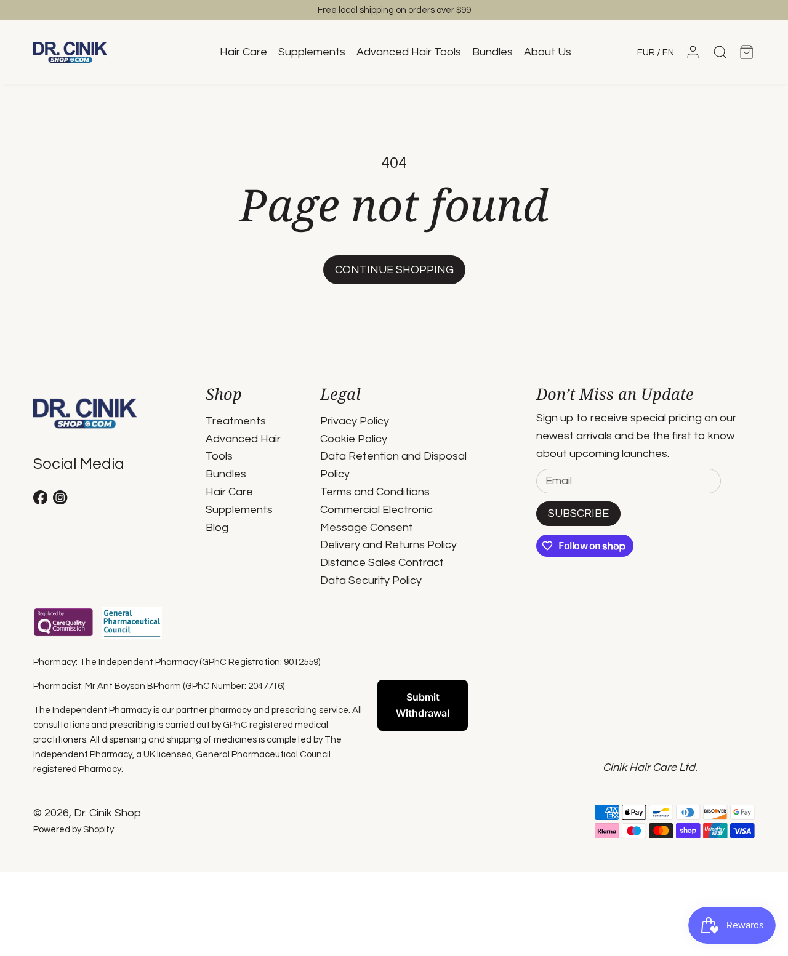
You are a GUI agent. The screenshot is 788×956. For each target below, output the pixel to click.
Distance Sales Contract (382, 562)
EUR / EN (655, 52)
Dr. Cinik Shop (107, 813)
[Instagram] (60, 497)
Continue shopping (394, 270)
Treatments (236, 421)
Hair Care (229, 492)
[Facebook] (40, 497)
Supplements (239, 510)
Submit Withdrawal (422, 705)
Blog (217, 527)
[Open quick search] (720, 52)
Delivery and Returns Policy (388, 545)
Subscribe (578, 513)
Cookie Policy (353, 439)
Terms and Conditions (375, 492)
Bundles (226, 474)
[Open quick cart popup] (746, 52)
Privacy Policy (354, 421)
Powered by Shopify (73, 829)
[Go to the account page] (693, 52)
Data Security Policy (371, 580)
